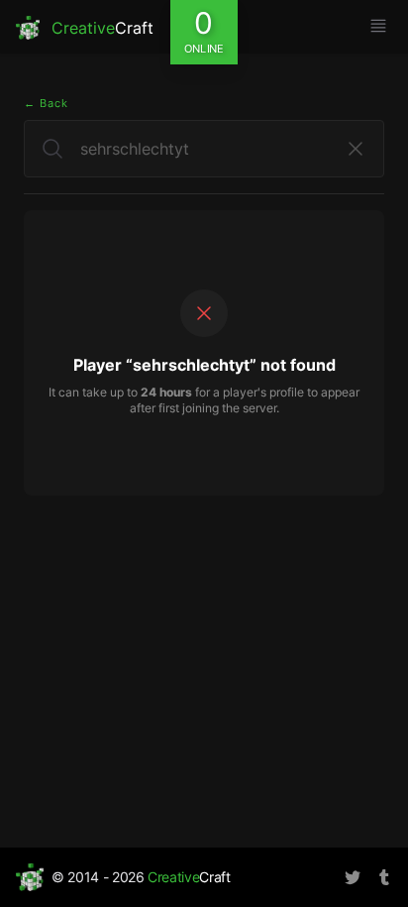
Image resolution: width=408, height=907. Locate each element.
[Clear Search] (355, 149)
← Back (46, 103)
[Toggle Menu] (378, 26)
